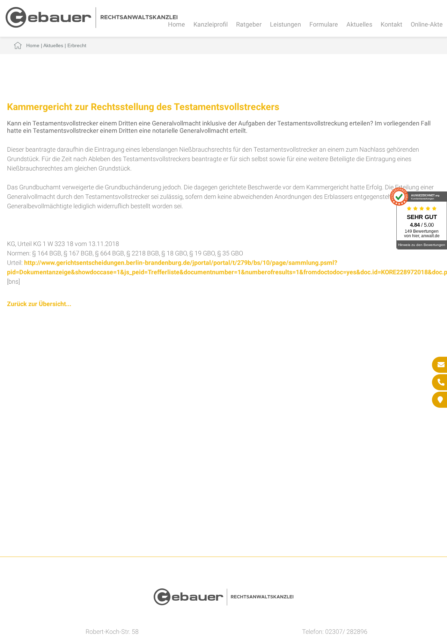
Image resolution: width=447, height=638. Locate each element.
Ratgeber (249, 24)
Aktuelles (359, 24)
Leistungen (285, 24)
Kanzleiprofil (210, 24)
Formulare (323, 24)
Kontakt (391, 24)
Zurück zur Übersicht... (39, 303)
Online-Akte (427, 24)
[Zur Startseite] (91, 25)
